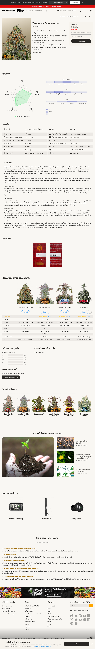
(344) (68, 317)
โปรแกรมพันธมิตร (30, 621)
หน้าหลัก (62, 17)
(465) (49, 317)
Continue (75, 2)
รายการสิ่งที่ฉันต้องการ (8, 611)
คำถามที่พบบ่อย (52, 606)
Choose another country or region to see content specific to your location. (29, 2)
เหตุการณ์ (27, 627)
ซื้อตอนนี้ (25, 312)
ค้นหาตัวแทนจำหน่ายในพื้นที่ (33, 614)
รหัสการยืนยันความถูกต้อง (9, 614)
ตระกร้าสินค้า (6, 608)
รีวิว (49, 627)
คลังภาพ (27, 629)
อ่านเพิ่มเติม (37, 52)
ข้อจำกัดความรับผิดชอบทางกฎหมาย (42, 646)
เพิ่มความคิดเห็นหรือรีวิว (11, 377)
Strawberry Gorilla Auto (64, 307)
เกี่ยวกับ (51, 602)
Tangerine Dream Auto (85, 17)
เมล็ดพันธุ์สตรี (29, 611)
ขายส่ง (27, 624)
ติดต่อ (49, 611)
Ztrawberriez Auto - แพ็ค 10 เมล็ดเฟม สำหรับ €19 (46, 6)
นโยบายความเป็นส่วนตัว (55, 619)
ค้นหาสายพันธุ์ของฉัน (53, 595)
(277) (88, 317)
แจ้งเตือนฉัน (81, 41)
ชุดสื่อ (49, 608)
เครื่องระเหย (28, 619)
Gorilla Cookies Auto (45, 307)
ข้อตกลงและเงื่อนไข (53, 616)
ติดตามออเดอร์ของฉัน (8, 606)
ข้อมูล (27, 602)
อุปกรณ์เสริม (28, 616)
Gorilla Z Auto (84, 307)
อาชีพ (49, 624)
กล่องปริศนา (39, 11)
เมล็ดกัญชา (29, 11)
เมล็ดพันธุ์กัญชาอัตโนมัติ (32, 606)
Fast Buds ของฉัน (8, 602)
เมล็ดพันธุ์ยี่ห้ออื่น (71, 17)
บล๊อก (49, 621)
